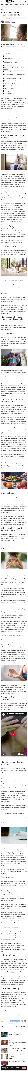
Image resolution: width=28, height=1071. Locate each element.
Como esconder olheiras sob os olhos (14, 80)
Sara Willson (7, 21)
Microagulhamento (9, 91)
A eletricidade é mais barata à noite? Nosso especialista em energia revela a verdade (17, 1034)
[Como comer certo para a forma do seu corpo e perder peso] (4, 1050)
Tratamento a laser (9, 88)
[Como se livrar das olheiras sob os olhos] (4, 1056)
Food (10, 1063)
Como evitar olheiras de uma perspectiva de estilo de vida (11, 61)
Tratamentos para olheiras (12, 83)
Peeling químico (8, 85)
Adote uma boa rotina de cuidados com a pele (14, 75)
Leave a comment (21, 1026)
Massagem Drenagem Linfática (12, 78)
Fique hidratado (8, 71)
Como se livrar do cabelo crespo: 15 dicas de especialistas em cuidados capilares (17, 1042)
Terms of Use (4, 1068)
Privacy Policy (16, 1067)
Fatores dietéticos (8, 58)
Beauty (3, 9)
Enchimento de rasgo (10, 93)
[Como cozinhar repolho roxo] (4, 1063)
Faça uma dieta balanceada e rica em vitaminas (13, 68)
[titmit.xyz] (9, 1)
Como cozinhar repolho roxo (17, 1061)
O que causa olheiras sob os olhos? (13, 56)
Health (10, 1051)
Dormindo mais (8, 65)
